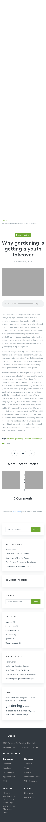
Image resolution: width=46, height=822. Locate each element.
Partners (9, 634)
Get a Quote (8, 772)
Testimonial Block (21, 200)
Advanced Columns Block (25, 94)
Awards (27, 772)
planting (32, 711)
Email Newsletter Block (24, 151)
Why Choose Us (31, 781)
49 (12, 53)
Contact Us (8, 764)
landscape (11, 710)
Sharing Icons (19, 183)
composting (20, 698)
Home (14, 4)
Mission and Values (32, 777)
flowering (9, 701)
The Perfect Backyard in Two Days (21, 562)
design (26, 698)
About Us (28, 764)
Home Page (8, 802)
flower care (32, 698)
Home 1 (14, 12)
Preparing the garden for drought (20, 566)
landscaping (11, 626)
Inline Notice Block (22, 159)
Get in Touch (8, 799)
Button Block (18, 118)
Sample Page (9, 806)
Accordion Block (20, 102)
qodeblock (10, 639)
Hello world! (11, 549)
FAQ (5, 781)
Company (16, 20)
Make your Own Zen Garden (17, 554)
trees (13, 715)
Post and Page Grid (22, 167)
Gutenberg (17, 86)
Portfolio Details (21, 37)
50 (12, 45)
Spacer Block (18, 192)
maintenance (11, 630)
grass (24, 706)
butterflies (14, 698)
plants (9, 714)
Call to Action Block (23, 126)
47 (12, 69)
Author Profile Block (23, 110)
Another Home (9, 796)
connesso (17, 512)
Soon (5, 812)
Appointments (9, 777)
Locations (7, 768)
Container (16, 135)
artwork (8, 698)
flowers (16, 701)
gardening (14, 705)
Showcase (7, 809)
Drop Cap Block (19, 143)
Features (16, 77)
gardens (9, 622)
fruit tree (22, 701)
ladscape (28, 706)
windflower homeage (22, 715)
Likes (7, 443)
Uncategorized (12, 643)
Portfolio (17, 29)
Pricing (15, 175)
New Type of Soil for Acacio (17, 558)
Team (26, 768)
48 (12, 61)
